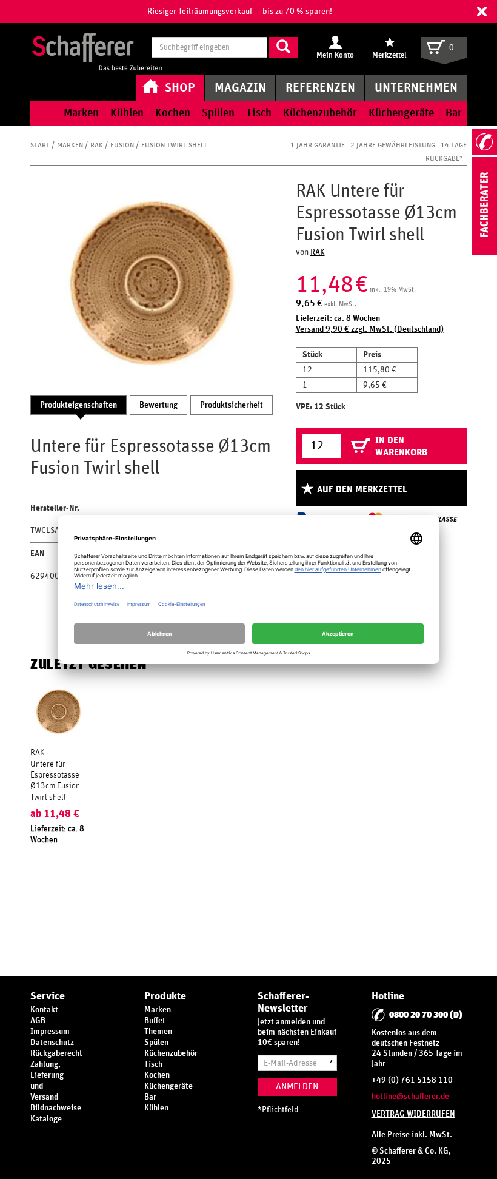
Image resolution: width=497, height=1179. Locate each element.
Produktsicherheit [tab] (231, 405)
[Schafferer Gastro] (97, 48)
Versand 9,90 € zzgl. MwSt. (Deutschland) (370, 329)
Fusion (123, 145)
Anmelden (297, 1086)
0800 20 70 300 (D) (425, 1014)
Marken (71, 145)
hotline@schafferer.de (410, 1096)
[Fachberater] (484, 252)
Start (41, 145)
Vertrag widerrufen (413, 1114)
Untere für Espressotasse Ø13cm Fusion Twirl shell (55, 781)
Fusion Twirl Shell (174, 145)
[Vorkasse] (440, 519)
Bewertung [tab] (158, 405)
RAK (97, 145)
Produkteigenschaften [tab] (78, 405)
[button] (482, 11)
